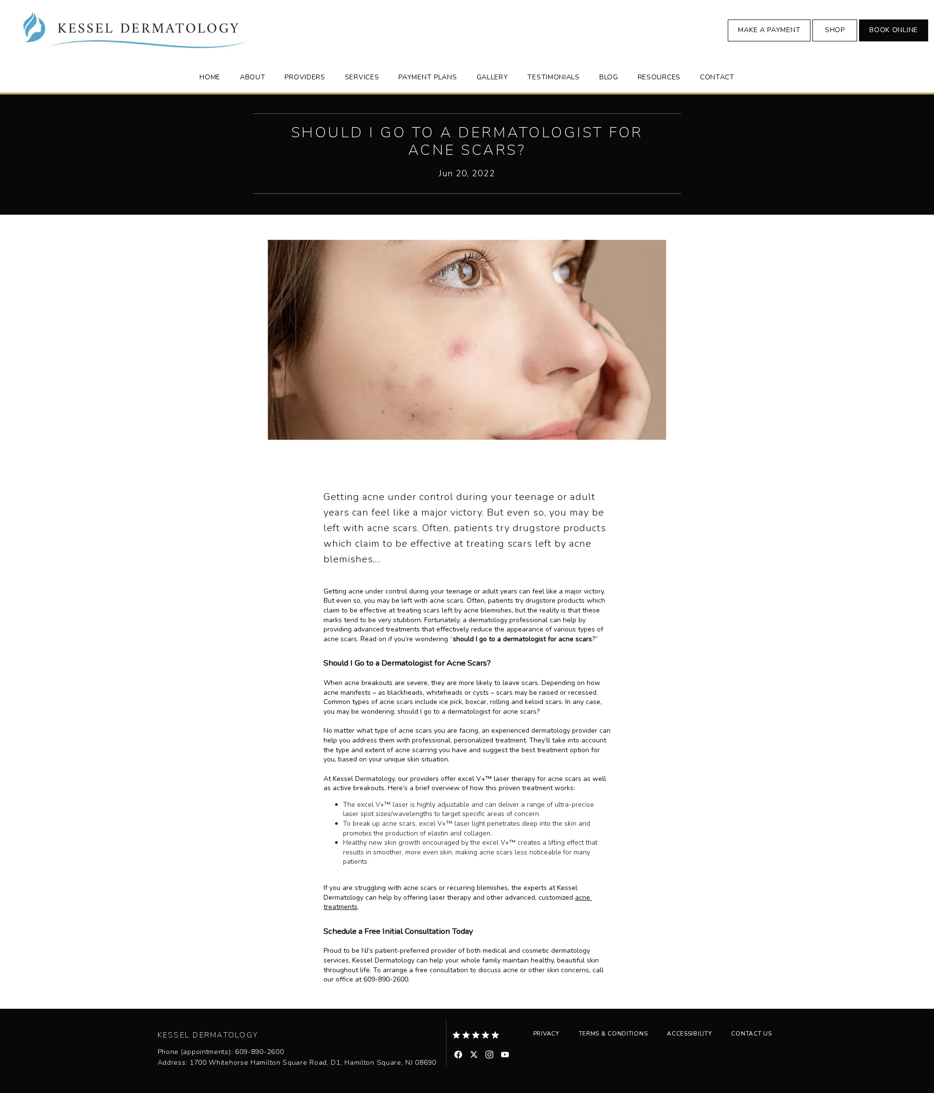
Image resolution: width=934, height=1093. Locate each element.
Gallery (492, 77)
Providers (305, 77)
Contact (717, 77)
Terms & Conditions (613, 1033)
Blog (608, 77)
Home (209, 77)
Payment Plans (427, 77)
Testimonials (553, 77)
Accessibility (689, 1033)
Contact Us (751, 1033)
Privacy (546, 1033)
